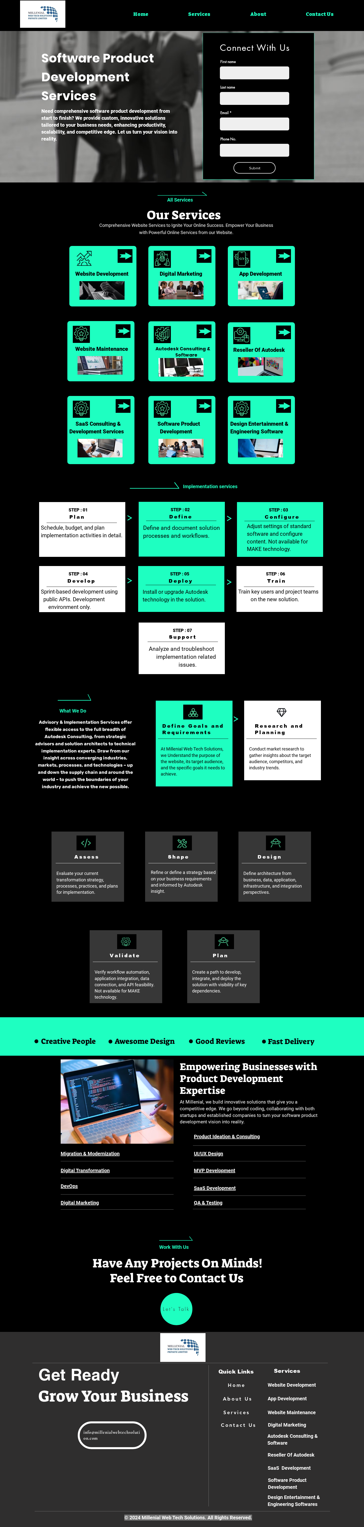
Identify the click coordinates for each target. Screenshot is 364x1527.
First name (228, 61)
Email (224, 113)
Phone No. (228, 139)
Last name (227, 87)
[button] (199, 14)
